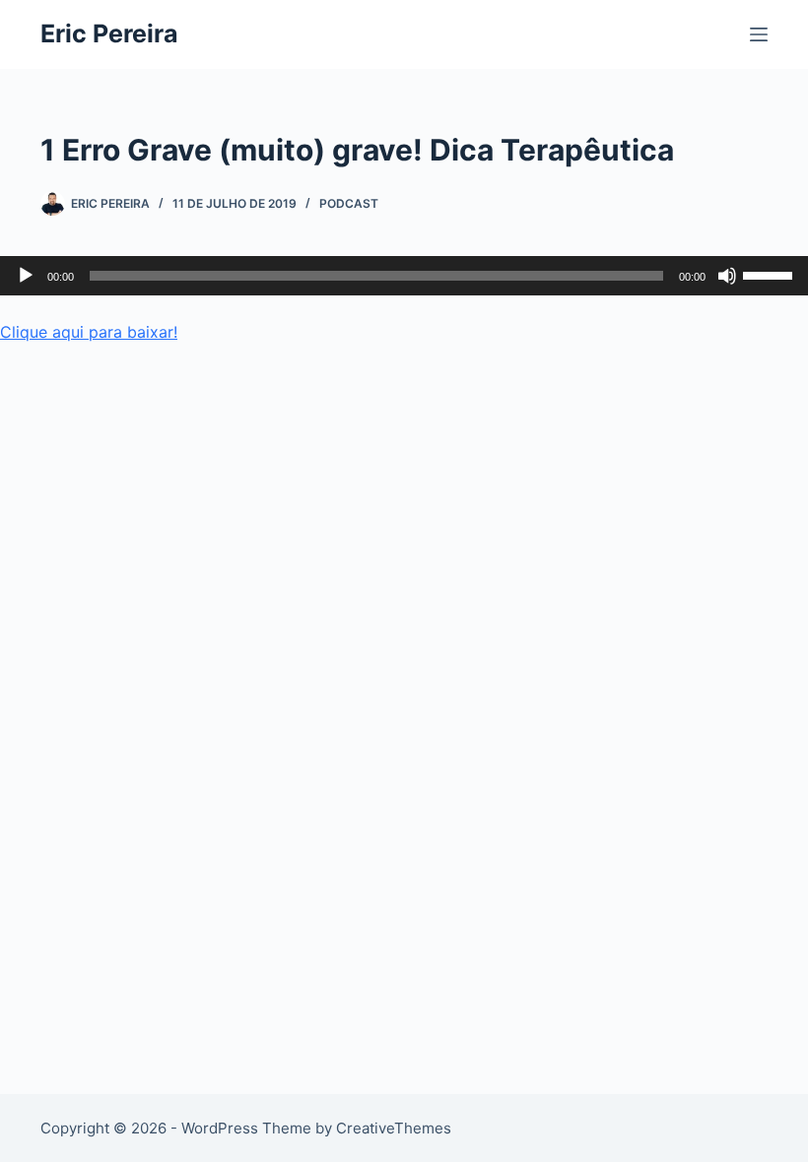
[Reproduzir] (25, 276)
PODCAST (348, 203)
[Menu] (759, 34)
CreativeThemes (393, 1128)
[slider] (770, 273)
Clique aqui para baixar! (88, 332)
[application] (404, 275)
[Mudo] (727, 276)
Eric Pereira (109, 33)
